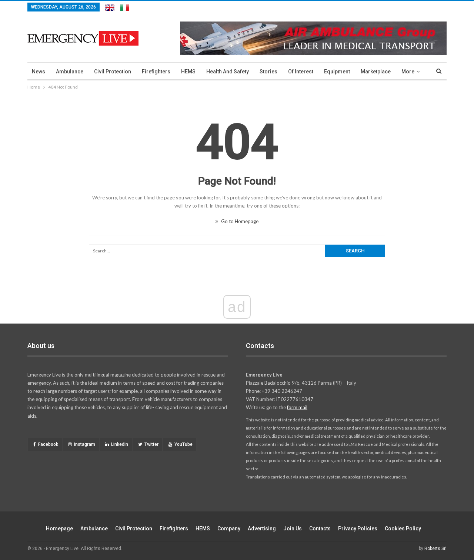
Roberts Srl (435, 548)
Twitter (151, 444)
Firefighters (156, 71)
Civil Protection (112, 71)
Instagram (84, 444)
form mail (297, 407)
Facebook (48, 444)
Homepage (59, 528)
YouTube (183, 444)
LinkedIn (119, 444)
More (407, 71)
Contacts (320, 528)
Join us (292, 528)
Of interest (300, 71)
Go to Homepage (239, 221)
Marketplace (376, 71)
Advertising (262, 528)
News (38, 71)
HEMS (188, 71)
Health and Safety (227, 71)
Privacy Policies (357, 528)
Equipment (337, 71)
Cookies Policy (403, 528)
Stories (268, 71)
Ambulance (69, 71)
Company (228, 528)
